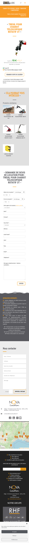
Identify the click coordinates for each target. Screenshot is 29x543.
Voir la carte (19, 205)
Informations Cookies (15, 480)
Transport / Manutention (18, 9)
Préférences (15, 539)
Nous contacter (15, 475)
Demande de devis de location (14, 74)
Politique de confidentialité (15, 478)
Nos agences (15, 456)
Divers (17, 8)
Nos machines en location (15, 455)
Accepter (14, 531)
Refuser (14, 535)
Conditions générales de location (15, 460)
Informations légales (15, 477)
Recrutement (15, 458)
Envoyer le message (20, 391)
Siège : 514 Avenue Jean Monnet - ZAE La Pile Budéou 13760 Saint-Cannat (16, 409)
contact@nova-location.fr (15, 499)
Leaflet (21, 448)
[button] (27, 523)
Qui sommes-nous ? (15, 473)
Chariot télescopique (9, 8)
